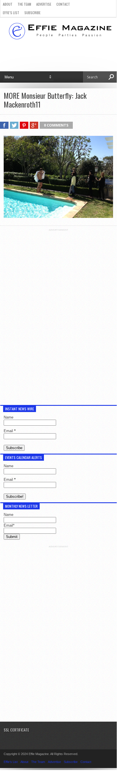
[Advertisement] (58, 316)
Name (8, 417)
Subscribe (32, 12)
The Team (24, 4)
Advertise (43, 4)
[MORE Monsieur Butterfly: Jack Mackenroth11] (58, 216)
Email (10, 431)
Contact (63, 4)
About (7, 4)
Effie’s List (11, 12)
